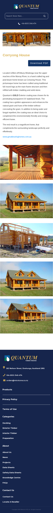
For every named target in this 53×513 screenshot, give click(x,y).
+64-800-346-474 (28, 23)
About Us (7, 452)
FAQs (5, 483)
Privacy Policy (9, 399)
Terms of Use (9, 409)
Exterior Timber (10, 428)
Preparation (8, 438)
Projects (6, 462)
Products (7, 389)
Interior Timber (10, 433)
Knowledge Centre (11, 478)
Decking (6, 423)
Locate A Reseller (11, 502)
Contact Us (8, 497)
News (5, 457)
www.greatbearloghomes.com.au (17, 137)
